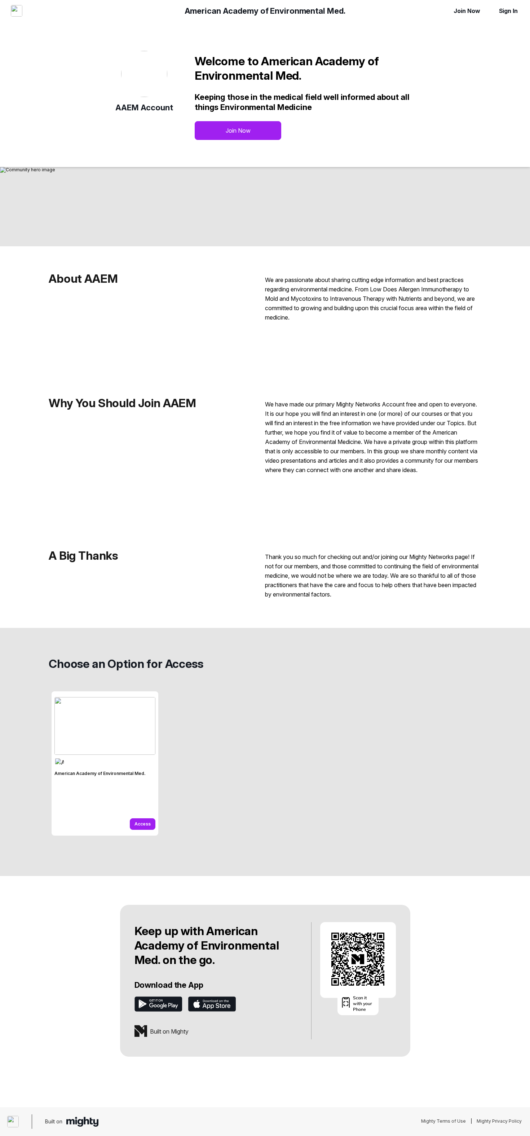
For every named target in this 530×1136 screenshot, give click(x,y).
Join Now (467, 10)
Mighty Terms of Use (443, 1121)
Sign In (508, 10)
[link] (104, 763)
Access (142, 824)
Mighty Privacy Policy (499, 1121)
